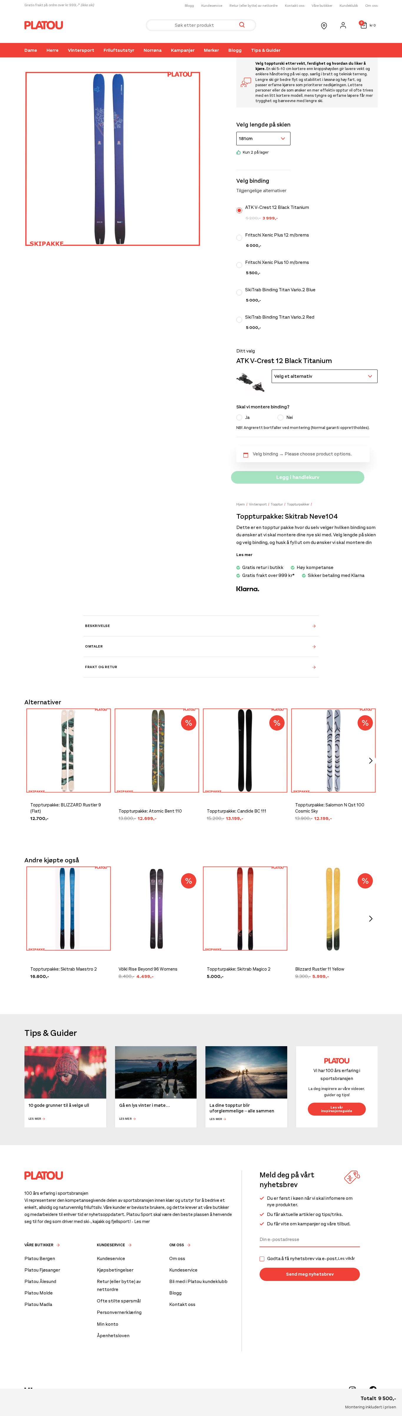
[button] (250, 382)
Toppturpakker (298, 504)
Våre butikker (322, 5)
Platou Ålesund (40, 1281)
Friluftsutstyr (119, 50)
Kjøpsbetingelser (115, 1270)
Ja (247, 417)
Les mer (35, 1119)
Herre (52, 50)
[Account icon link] (343, 25)
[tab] (201, 625)
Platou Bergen (39, 1258)
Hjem (240, 504)
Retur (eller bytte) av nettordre (254, 5)
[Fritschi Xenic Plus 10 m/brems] (240, 265)
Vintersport (81, 50)
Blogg (189, 5)
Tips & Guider (265, 50)
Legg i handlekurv (297, 477)
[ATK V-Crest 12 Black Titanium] (240, 210)
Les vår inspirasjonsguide (336, 1109)
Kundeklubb (349, 5)
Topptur (277, 504)
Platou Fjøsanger (42, 1270)
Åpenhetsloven (113, 1335)
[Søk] (242, 25)
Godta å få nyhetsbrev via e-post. (311, 1259)
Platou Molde (38, 1293)
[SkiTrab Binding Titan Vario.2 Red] (240, 320)
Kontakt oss (294, 5)
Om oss (371, 5)
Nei (289, 417)
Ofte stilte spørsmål (119, 1301)
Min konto (107, 1324)
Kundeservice (211, 5)
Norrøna (153, 50)
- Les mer (141, 1221)
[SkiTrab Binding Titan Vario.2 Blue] (240, 292)
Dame (30, 50)
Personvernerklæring (119, 1312)
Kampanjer (183, 50)
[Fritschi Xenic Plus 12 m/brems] (240, 238)
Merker (211, 50)
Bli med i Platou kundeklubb (198, 1281)
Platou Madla (38, 1304)
